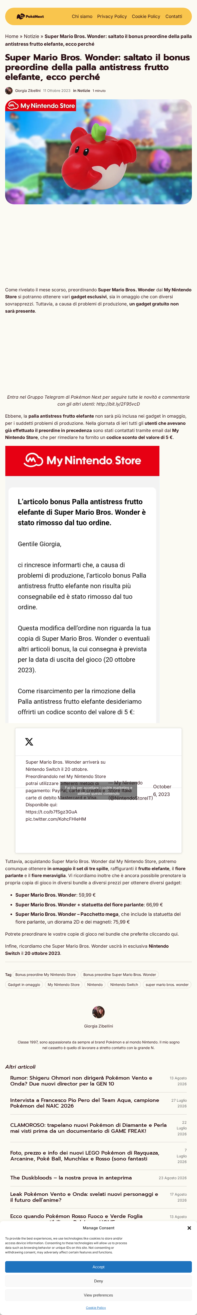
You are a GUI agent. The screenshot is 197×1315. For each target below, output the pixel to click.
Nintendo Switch (124, 984)
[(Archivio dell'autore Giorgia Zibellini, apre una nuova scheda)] (98, 1016)
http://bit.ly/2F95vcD (118, 404)
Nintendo (95, 984)
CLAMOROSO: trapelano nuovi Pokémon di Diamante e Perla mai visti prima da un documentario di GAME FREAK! (88, 1128)
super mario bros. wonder (167, 984)
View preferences (98, 1295)
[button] (189, 1228)
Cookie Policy (96, 1308)
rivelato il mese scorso (42, 289)
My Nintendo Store (64, 984)
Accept (98, 1267)
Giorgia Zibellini (28, 90)
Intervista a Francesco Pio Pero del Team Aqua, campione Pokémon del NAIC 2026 (84, 1103)
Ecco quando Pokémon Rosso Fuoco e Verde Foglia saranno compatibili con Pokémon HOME (76, 1219)
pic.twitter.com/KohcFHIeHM (56, 819)
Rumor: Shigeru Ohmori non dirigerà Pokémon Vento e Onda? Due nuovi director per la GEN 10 (81, 1081)
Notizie (31, 36)
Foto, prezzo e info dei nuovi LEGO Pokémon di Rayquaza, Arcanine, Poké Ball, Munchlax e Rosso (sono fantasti (84, 1156)
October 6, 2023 (162, 790)
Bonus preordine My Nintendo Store (45, 974)
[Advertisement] (98, 245)
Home (11, 36)
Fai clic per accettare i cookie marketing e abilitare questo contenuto (98, 790)
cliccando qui (164, 934)
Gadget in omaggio (24, 984)
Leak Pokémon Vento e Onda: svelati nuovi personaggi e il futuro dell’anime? (84, 1197)
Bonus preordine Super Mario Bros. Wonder (119, 974)
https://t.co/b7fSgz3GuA (51, 811)
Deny (98, 1281)
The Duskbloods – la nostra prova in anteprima (71, 1178)
